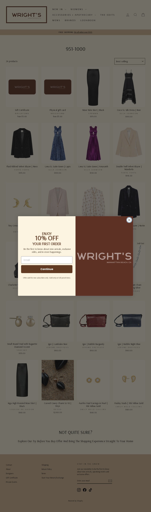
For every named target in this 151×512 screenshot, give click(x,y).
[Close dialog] (129, 220)
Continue (46, 269)
